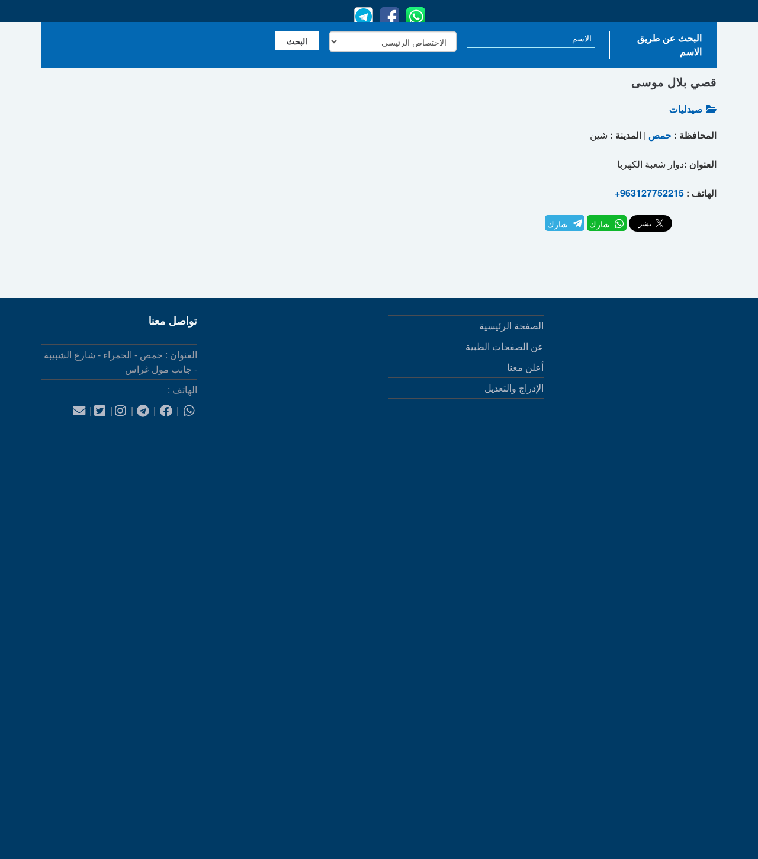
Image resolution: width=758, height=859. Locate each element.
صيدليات (686, 109)
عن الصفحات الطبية (504, 346)
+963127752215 (649, 193)
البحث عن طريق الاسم (669, 44)
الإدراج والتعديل (514, 388)
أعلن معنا (525, 367)
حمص (660, 135)
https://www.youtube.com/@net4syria (639, 798)
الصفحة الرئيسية (511, 325)
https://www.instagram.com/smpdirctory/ (634, 682)
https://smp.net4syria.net (634, 566)
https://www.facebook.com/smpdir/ (645, 624)
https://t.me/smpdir (679, 740)
